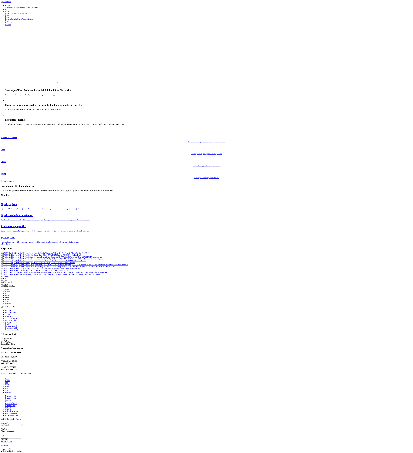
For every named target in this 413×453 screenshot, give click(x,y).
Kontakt (8, 25)
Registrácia (4, 445)
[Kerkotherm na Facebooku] (11, 307)
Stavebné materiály (11, 326)
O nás (7, 21)
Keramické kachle (11, 328)
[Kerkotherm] (6, 2)
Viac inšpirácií (6, 276)
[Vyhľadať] (22, 425)
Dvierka (8, 322)
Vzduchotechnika (11, 318)
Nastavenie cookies (25, 373)
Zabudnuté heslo (6, 442)
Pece (6, 9)
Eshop (7, 15)
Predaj (7, 17)
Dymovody (9, 316)
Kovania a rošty (10, 320)
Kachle (7, 5)
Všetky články (6, 244)
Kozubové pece (10, 312)
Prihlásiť (4, 439)
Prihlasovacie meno (8, 431)
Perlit (7, 11)
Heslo (3, 435)
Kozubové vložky (11, 310)
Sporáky (8, 314)
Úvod (7, 290)
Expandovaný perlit (11, 330)
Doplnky (8, 324)
